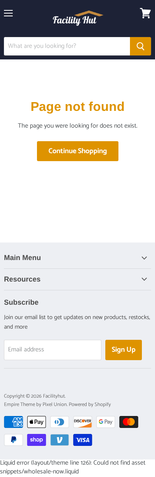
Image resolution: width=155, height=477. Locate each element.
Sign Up (124, 350)
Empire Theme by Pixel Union (35, 404)
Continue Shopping (77, 151)
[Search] (140, 46)
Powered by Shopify (90, 404)
